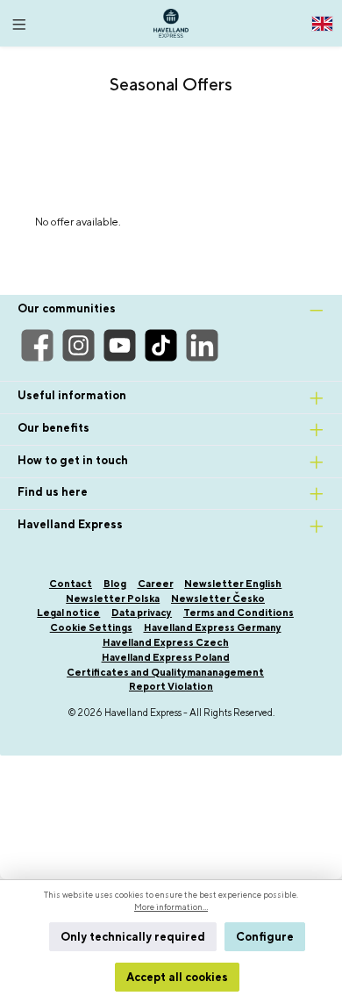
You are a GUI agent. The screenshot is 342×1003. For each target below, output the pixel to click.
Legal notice (68, 612)
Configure (265, 936)
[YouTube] (119, 345)
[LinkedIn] (202, 345)
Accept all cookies (177, 977)
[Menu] (19, 19)
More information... (171, 907)
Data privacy (141, 612)
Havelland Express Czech (166, 642)
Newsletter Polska (113, 598)
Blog (114, 583)
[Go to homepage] (171, 23)
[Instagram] (78, 345)
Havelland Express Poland (166, 657)
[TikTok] (161, 345)
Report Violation (171, 685)
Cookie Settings (91, 627)
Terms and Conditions (238, 612)
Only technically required (133, 936)
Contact (70, 583)
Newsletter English (232, 583)
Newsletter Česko (218, 598)
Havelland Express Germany (212, 627)
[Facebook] (37, 345)
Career (156, 583)
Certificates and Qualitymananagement (165, 671)
